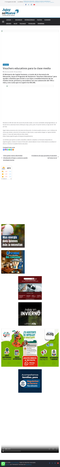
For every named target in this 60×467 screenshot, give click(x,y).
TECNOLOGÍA (31, 23)
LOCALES (8, 19)
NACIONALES (18, 19)
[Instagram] (5, 149)
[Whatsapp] (9, 149)
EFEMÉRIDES (41, 23)
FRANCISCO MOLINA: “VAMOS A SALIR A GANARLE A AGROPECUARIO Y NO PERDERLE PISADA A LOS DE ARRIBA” (38, 2)
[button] (12, 20)
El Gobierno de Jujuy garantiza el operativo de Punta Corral (44, 157)
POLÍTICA (39, 19)
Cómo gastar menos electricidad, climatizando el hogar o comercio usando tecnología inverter (15, 158)
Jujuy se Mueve (18, 71)
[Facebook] (4, 149)
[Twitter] (7, 149)
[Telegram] (11, 149)
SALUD (15, 23)
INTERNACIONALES (30, 19)
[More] (13, 149)
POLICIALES (23, 23)
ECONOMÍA (47, 19)
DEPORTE (8, 23)
